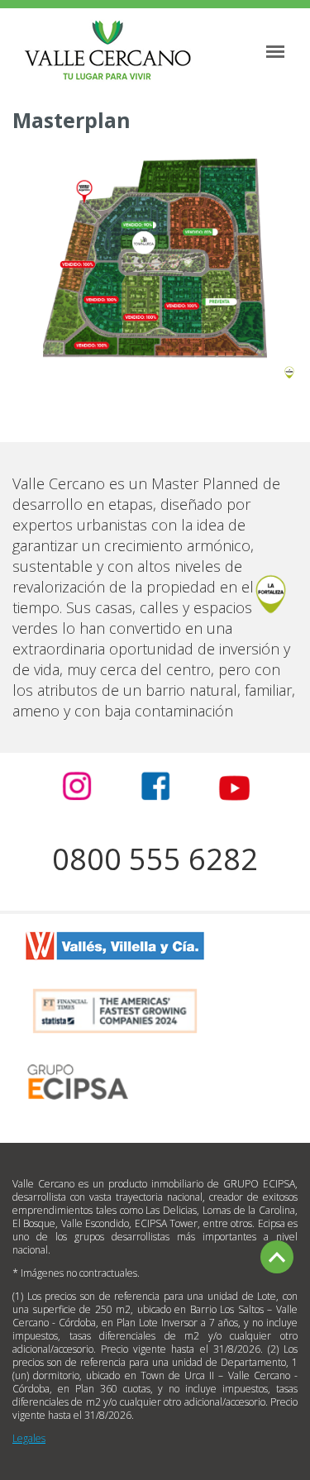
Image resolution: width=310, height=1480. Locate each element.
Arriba (276, 1256)
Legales (28, 1438)
